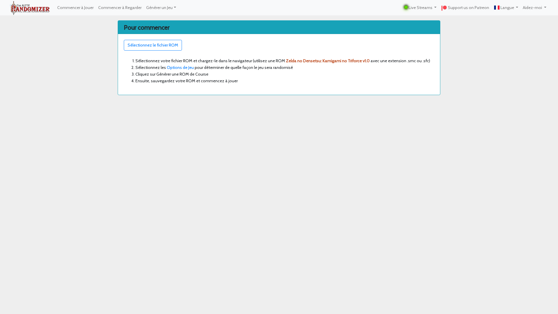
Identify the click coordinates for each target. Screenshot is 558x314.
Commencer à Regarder (120, 7)
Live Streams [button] (420, 7)
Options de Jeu (180, 67)
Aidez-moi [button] (533, 7)
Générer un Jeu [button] (159, 7)
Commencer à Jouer (75, 7)
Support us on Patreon (468, 7)
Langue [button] (507, 7)
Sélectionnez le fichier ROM (153, 45)
